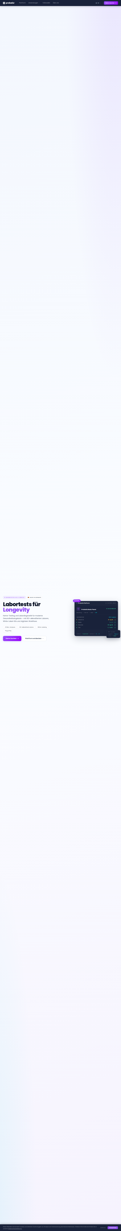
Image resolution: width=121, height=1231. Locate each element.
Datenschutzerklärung (15, 1229)
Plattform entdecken (33, 638)
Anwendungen (33, 3)
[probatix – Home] (9, 3)
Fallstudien (46, 3)
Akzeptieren (112, 1227)
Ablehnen (103, 1227)
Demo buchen (110, 3)
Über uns (56, 3)
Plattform (22, 3)
